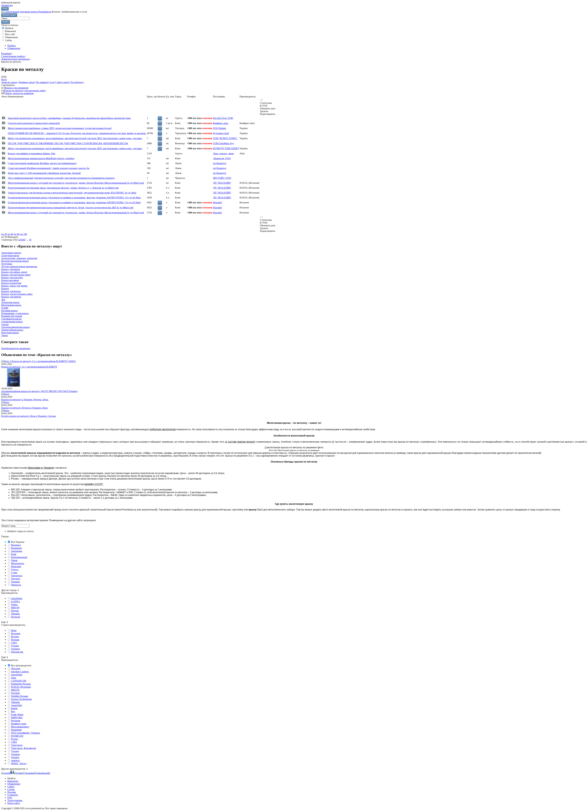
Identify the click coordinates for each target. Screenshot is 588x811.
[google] (5, 773)
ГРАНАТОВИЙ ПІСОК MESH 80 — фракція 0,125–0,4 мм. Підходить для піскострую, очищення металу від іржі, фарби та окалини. (77, 133)
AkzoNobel (16, 598)
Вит (13, 711)
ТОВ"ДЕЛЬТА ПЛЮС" (225, 138)
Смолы (5, 324)
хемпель (15, 760)
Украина (15, 648)
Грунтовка (6, 263)
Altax (13, 677)
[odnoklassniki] (42, 773)
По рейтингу (77, 82)
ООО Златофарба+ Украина (25, 733)
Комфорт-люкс (220, 123)
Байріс (14, 708)
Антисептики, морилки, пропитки (19, 258)
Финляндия (17, 652)
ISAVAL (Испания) (21, 687)
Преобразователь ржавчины (15, 348)
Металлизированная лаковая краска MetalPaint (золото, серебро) (41, 158)
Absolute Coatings (20, 671)
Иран (14, 630)
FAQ (9, 797)
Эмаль (4, 335)
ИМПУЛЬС (17, 717)
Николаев (16, 566)
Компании (10, 31)
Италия (15, 636)
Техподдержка (14, 800)
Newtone (15, 693)
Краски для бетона (11, 291)
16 (30, 239)
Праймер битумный (11, 316)
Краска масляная (10, 280)
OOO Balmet (219, 128)
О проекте (12, 795)
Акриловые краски (11, 252)
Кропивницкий (19, 557)
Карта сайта (13, 803)
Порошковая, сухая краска (15, 313)
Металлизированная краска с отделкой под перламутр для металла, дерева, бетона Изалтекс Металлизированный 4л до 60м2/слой (76, 183)
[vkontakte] (28, 773)
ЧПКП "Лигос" (19, 763)
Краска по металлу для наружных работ (25, 90)
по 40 (10, 234)
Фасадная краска (10, 332)
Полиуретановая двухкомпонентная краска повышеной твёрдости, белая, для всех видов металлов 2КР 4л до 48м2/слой (70, 207)
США (14, 642)
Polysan (15, 610)
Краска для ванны (10, 269)
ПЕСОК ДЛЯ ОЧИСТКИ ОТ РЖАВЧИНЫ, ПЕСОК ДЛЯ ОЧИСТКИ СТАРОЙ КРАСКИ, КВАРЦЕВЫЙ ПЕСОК (68, 143)
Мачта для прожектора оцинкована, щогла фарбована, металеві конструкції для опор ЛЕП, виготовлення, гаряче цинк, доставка (75, 138)
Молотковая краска (11, 305)
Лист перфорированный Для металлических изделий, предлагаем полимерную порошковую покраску (61, 178)
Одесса (14, 569)
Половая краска (9, 310)
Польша (15, 639)
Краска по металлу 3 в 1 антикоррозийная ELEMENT (29, 366)
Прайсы (8, 28)
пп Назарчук (219, 163)
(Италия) (15, 668)
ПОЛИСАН (17, 736)
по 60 (16, 234)
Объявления (11, 37)
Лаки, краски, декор (223, 153)
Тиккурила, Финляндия (23, 748)
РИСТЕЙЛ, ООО (222, 178)
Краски (5, 288)
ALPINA (15, 601)
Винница (16, 545)
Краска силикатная (11, 283)
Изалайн (217, 202)
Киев (13, 554)
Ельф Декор (17, 714)
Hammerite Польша (21, 684)
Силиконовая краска (12, 321)
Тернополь (16, 575)
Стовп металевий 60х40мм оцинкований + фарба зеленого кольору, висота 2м (48, 168)
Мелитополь (17, 563)
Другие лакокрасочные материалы (19, 266)
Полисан (15, 616)
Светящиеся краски (11, 319)
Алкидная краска (10, 255)
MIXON (15, 607)
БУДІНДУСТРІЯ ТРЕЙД (226, 148)
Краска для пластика (12, 277)
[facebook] (12, 773)
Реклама (11, 792)
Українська (7, 5)
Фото (4, 79)
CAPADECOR (18, 680)
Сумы (14, 572)
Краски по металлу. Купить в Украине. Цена (24, 407)
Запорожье (16, 551)
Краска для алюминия (16, 88)
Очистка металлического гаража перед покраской (34, 123)
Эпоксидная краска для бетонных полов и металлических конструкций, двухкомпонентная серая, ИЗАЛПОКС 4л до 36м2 (72, 192)
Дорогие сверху (9, 82)
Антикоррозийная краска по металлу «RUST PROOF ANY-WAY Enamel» (39, 391)
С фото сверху (62, 82)
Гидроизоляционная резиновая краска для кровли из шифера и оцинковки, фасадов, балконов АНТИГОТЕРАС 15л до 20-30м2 (74, 197)
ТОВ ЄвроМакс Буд (223, 143)
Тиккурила (17, 745)
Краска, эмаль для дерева (14, 285)
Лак (3, 299)
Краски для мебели (11, 296)
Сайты (8, 40)
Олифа (4, 308)
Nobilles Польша (19, 696)
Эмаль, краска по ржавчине (19, 93)
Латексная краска (10, 302)
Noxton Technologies (21, 699)
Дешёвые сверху (26, 82)
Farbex (14, 604)
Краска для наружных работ (16, 274)
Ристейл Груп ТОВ (223, 118)
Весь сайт (9, 34)
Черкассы (16, 584)
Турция (15, 645)
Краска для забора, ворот (14, 272)
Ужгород (15, 578)
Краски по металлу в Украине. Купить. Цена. (25, 399)
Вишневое (16, 548)
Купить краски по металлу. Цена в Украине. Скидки (28, 416)
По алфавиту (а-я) (45, 82)
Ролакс (14, 739)
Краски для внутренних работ (17, 294)
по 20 (4, 234)
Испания (15, 633)
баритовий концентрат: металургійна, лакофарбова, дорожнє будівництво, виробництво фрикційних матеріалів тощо (69, 118)
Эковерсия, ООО (222, 158)
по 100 (23, 234)
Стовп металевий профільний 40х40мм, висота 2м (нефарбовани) (42, 163)
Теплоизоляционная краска (15, 327)
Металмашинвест (20, 726)
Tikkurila (15, 613)
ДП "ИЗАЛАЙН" (222, 183)
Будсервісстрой (221, 133)
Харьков (15, 581)
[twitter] (18, 773)
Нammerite (16, 729)
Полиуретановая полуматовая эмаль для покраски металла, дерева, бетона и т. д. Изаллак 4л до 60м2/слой (63, 187)
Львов (14, 560)
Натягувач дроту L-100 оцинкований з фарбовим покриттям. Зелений (44, 173)
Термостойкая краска (12, 330)
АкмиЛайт (16, 705)
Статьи (11, 789)
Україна (15, 757)
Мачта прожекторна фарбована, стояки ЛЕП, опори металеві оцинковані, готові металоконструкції (59, 128)
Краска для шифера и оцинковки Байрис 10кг (32, 153)
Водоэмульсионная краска (15, 261)
